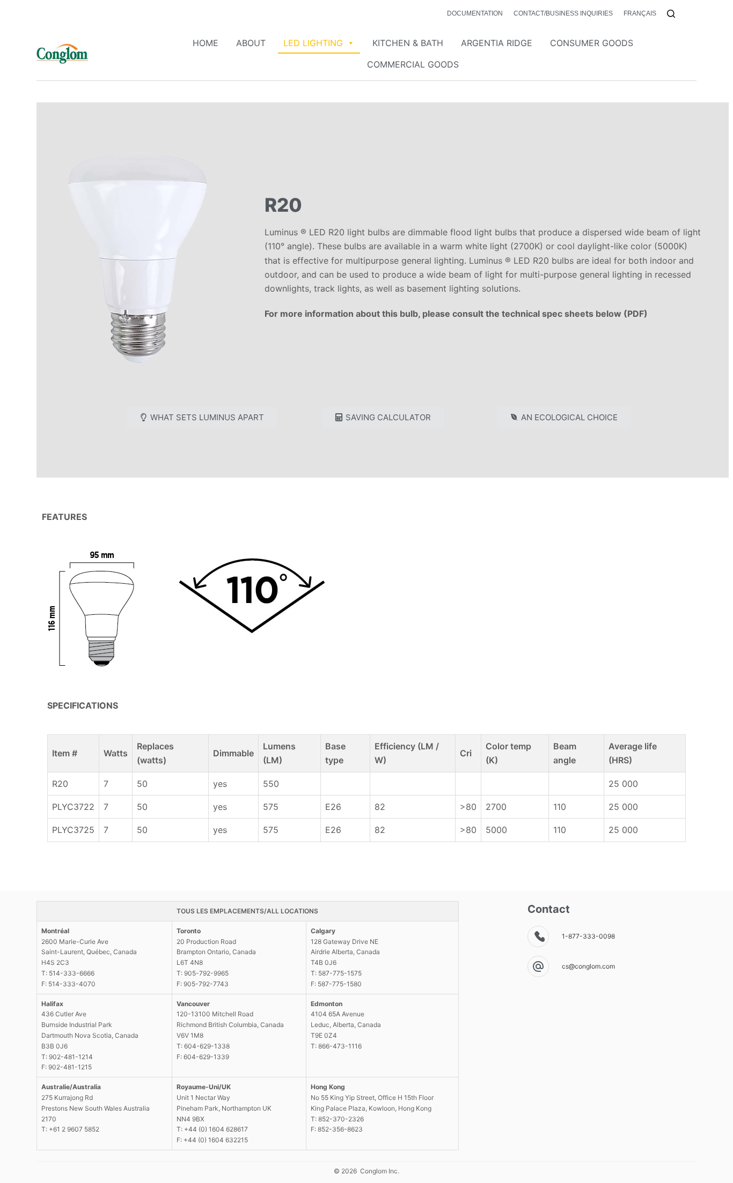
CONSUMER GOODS (591, 43)
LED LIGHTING (313, 43)
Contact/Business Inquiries (563, 13)
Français (640, 13)
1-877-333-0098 (588, 936)
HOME (205, 43)
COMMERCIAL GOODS (413, 64)
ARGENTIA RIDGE (496, 43)
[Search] (671, 14)
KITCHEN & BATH (407, 43)
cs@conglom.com (588, 966)
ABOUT (251, 43)
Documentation (475, 13)
